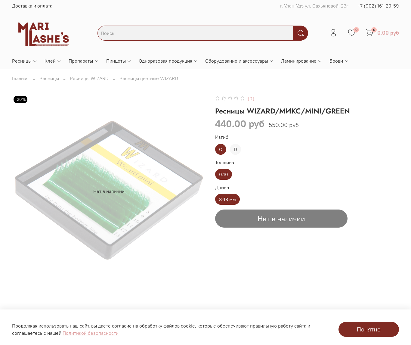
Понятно (369, 329)
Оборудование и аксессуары (236, 61)
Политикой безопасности (91, 333)
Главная (20, 78)
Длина (222, 187)
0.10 (223, 174)
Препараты (81, 61)
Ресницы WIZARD (89, 78)
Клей (50, 61)
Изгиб (221, 137)
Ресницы (22, 61)
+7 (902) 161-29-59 (378, 6)
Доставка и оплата (32, 6)
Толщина (224, 162)
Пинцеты (116, 61)
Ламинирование (299, 61)
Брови (336, 61)
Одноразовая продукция (165, 61)
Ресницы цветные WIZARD (148, 78)
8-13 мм (227, 199)
